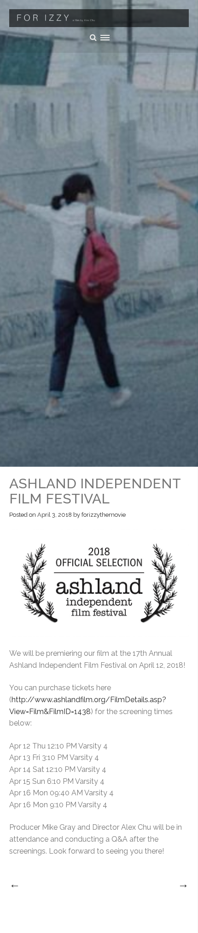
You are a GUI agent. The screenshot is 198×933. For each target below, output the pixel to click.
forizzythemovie (104, 514)
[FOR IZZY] (99, 18)
